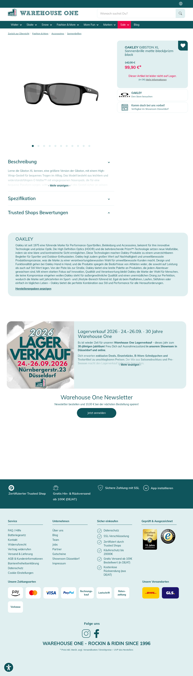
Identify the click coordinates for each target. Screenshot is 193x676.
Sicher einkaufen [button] (107, 521)
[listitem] (114, 531)
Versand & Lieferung (20, 554)
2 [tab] (38, 146)
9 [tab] (78, 146)
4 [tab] (50, 146)
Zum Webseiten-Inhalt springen (19, 2)
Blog (136, 24)
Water (15, 24)
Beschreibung (22, 161)
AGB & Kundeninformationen (25, 558)
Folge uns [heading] (92, 623)
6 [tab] (61, 146)
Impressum (59, 563)
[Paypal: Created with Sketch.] (68, 593)
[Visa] (50, 593)
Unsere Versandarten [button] (155, 581)
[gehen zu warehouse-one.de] (52, 15)
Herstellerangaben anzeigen (33, 288)
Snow (45, 24)
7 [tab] (67, 146)
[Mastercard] (33, 593)
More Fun (90, 24)
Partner (57, 549)
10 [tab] (84, 146)
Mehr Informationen (156, 79)
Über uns (57, 530)
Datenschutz (15, 568)
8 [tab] (72, 146)
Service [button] (12, 521)
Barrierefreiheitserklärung (23, 563)
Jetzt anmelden (96, 413)
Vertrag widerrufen (19, 549)
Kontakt (12, 540)
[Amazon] (15, 593)
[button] (130, 360)
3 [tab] (44, 146)
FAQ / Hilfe (14, 530)
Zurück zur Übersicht (18, 33)
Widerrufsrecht (17, 544)
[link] (86, 637)
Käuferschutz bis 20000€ (109, 3)
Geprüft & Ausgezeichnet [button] (157, 521)
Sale (123, 24)
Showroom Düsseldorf (66, 558)
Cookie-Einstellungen (20, 573)
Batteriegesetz (17, 535)
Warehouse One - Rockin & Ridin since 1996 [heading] (96, 643)
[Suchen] (180, 13)
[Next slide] (108, 96)
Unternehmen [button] (60, 521)
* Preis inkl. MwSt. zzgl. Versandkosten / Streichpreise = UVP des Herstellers (96, 649)
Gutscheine (59, 554)
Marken (108, 24)
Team (55, 540)
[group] (30, 490)
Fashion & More (66, 24)
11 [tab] (89, 146)
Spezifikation (22, 198)
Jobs (55, 544)
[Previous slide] (14, 96)
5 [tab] (55, 146)
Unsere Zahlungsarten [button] (22, 581)
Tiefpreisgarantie (77, 3)
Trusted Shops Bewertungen (38, 212)
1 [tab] (33, 146)
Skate (30, 24)
